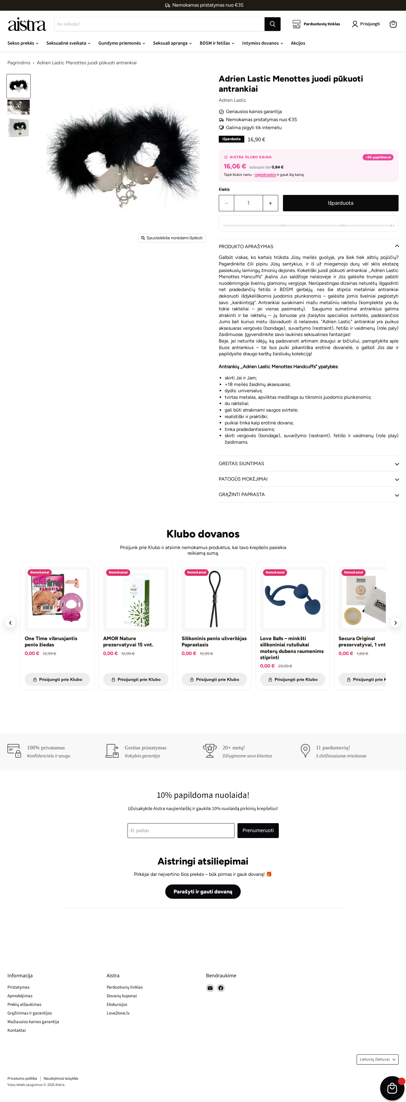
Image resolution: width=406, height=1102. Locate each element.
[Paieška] (273, 24)
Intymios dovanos (261, 43)
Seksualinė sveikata (66, 43)
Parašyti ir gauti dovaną (203, 891)
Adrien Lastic (232, 100)
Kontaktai (16, 1030)
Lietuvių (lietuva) (375, 1059)
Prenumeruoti (258, 830)
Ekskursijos (117, 1004)
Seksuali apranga (170, 43)
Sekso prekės (21, 43)
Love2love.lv (118, 1013)
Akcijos (298, 43)
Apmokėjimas (19, 996)
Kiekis (224, 189)
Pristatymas (18, 987)
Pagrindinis (18, 62)
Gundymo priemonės (120, 43)
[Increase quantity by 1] (270, 203)
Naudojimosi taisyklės (61, 1078)
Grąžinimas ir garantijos (29, 1013)
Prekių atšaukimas (24, 1004)
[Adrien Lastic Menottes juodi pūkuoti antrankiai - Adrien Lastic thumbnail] (18, 86)
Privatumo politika (22, 1078)
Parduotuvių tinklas (125, 987)
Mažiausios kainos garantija (33, 1022)
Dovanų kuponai (122, 996)
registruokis (265, 174)
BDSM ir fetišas (215, 43)
